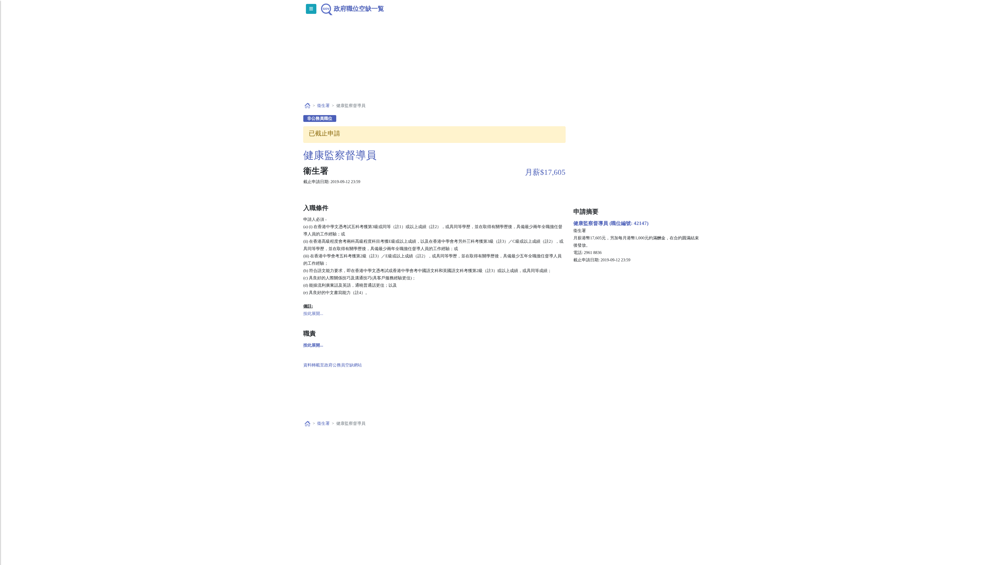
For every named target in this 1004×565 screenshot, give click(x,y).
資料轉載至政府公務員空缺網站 (332, 365)
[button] (313, 345)
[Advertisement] (502, 64)
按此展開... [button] (313, 313)
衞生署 (323, 105)
